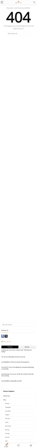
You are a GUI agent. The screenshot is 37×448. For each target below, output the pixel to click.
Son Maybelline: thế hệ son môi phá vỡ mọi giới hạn (15, 362)
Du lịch (6, 422)
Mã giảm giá (6, 396)
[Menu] (2, 2)
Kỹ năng (7, 430)
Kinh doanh (8, 426)
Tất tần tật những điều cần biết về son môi (13, 357)
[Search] (34, 2)
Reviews (7, 403)
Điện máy (7, 418)
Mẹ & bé (7, 437)
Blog (4, 400)
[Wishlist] (18, 445)
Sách (6, 441)
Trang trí (7, 415)
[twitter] (6, 336)
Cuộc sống (7, 411)
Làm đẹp (7, 433)
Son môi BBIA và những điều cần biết (11, 381)
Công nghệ (8, 407)
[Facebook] (2, 336)
